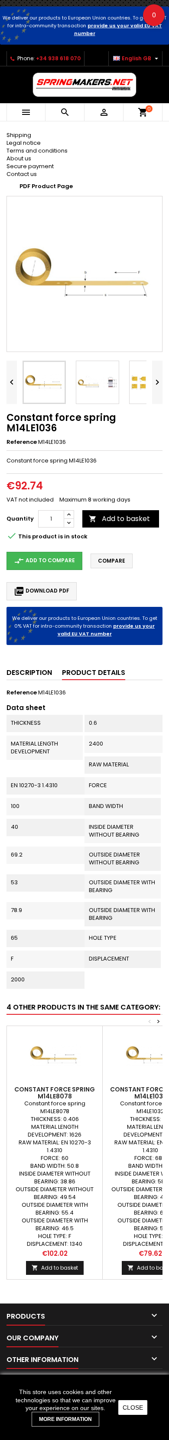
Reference (21, 442)
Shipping (18, 135)
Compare (111, 560)
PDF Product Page (46, 186)
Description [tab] (29, 673)
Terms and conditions (37, 151)
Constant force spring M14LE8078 (54, 1093)
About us (18, 158)
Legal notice (23, 143)
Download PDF (41, 591)
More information (65, 1419)
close (133, 1407)
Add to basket (119, 519)
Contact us (21, 174)
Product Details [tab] (93, 673)
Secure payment (30, 166)
